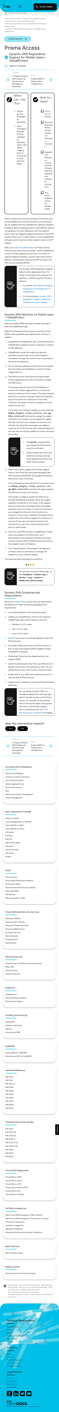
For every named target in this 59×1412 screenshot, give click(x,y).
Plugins (8, 857)
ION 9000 (9, 1105)
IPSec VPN (9, 967)
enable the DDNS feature (23, 247)
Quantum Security (12, 974)
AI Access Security (13, 932)
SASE (50, 1287)
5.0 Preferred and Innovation (29, 1285)
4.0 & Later (12, 1297)
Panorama (9, 846)
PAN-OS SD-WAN (12, 843)
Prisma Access (16, 19)
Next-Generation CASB (15, 898)
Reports (8, 1029)
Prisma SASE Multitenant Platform (19, 881)
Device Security (11, 936)
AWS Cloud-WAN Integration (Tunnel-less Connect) (27, 1218)
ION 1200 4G (10, 1132)
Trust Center (12, 1381)
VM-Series (9, 853)
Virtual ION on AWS (13, 1177)
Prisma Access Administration (34, 19)
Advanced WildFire (13, 918)
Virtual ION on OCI (13, 1191)
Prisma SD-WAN (12, 891)
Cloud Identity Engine (14, 780)
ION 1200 (9, 1080)
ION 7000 (9, 1101)
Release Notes (13, 1327)
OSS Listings (12, 1339)
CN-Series (9, 832)
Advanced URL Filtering (15, 922)
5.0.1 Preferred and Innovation (19, 1292)
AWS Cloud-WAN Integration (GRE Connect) (24, 1215)
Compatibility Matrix (15, 1336)
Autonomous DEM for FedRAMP (18, 1056)
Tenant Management (13, 798)
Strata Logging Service (14, 784)
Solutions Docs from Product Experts (20, 1273)
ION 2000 (9, 1087)
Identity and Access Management (19, 794)
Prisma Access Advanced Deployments (20, 21)
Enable (11, 638)
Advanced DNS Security (15, 929)
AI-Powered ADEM (12, 884)
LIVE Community (13, 1363)
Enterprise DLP (11, 939)
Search (9, 1330)
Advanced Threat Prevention (17, 925)
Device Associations (13, 787)
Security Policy (11, 970)
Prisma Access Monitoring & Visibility (20, 888)
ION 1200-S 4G (11, 1143)
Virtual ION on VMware (14, 1194)
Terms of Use (12, 1384)
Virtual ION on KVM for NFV (16, 1187)
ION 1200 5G (10, 1136)
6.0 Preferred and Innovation (18, 1294)
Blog (8, 1333)
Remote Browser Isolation (16, 998)
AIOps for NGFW (12, 818)
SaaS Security (10, 943)
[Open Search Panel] (20, 7)
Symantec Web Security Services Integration (23, 1232)
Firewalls (9, 836)
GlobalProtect (11, 994)
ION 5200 (9, 1098)
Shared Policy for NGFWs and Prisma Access (23, 963)
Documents (11, 1387)
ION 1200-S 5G (11, 1146)
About (9, 1354)
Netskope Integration (14, 1229)
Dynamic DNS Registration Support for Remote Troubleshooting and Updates (37, 299)
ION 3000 (9, 1091)
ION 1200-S (10, 1084)
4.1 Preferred (13, 1285)
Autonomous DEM (12, 1032)
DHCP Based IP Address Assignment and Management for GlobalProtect (38, 288)
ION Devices (10, 894)
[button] (57, 1129)
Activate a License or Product (17, 777)
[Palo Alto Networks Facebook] (10, 1395)
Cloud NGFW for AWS (14, 825)
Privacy (10, 1378)
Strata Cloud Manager (14, 773)
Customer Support (14, 1360)
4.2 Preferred (13, 1290)
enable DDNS (20, 602)
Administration (46, 1285)
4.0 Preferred (47, 1294)
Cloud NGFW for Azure (14, 829)
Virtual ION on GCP (13, 1184)
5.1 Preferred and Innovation (29, 1290)
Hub (7, 791)
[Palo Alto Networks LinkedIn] (16, 1395)
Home (7, 19)
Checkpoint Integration (15, 1222)
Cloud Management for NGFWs (18, 822)
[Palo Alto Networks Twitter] (23, 1395)
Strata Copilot (45, 6)
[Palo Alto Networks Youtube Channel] (29, 1395)
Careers (10, 1357)
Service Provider (12, 850)
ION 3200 (9, 1094)
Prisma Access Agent (14, 1001)
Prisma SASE (13, 1287)
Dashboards (10, 1022)
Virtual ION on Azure (13, 1181)
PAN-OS (8, 839)
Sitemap (10, 1342)
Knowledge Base (13, 1366)
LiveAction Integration (14, 1225)
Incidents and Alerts (13, 1025)
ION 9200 (9, 1108)
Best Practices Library (14, 1253)
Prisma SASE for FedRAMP (16, 1053)
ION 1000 (9, 1077)
